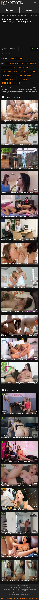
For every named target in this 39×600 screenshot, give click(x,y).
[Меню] (35, 3)
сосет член (22, 79)
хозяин (17, 83)
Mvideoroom (33, 598)
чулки (13, 75)
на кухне (4, 67)
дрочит (20, 63)
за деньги (5, 75)
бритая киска (6, 71)
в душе (16, 71)
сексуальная (22, 67)
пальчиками (30, 63)
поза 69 (13, 67)
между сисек (6, 83)
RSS (2, 598)
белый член (11, 63)
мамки (13, 79)
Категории (10, 10)
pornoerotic (12, 2)
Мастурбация (16, 58)
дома (34, 71)
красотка (5, 79)
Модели (29, 10)
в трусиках (25, 71)
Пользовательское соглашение (16, 598)
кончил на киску (25, 75)
